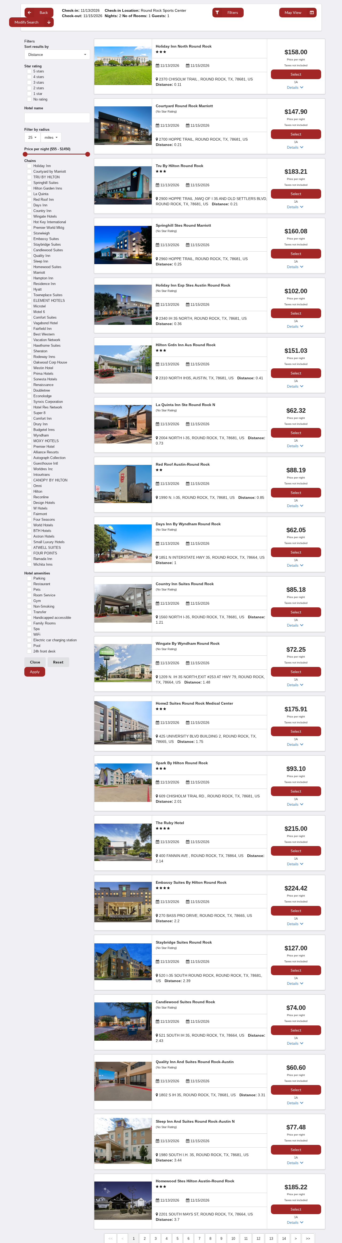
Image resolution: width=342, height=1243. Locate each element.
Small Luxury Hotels (49, 542)
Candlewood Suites (48, 250)
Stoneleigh (41, 233)
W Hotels (40, 508)
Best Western (44, 334)
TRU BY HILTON (46, 177)
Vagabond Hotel (45, 323)
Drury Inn (40, 424)
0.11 (204, 82)
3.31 (212, 1095)
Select (296, 74)
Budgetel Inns (44, 430)
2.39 (209, 978)
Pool (36, 646)
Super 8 (39, 413)
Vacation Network (46, 340)
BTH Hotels (42, 531)
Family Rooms (44, 623)
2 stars (38, 88)
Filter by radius (36, 130)
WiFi (36, 634)
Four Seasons (44, 520)
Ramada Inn (42, 559)
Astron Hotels (44, 536)
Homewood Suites (47, 267)
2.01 (208, 799)
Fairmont (40, 514)
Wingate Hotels (45, 216)
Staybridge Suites (47, 244)
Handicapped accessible (52, 618)
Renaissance (43, 385)
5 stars (38, 71)
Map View (293, 12)
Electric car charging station (55, 640)
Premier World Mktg (48, 228)
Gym (37, 601)
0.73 (210, 440)
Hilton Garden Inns (47, 188)
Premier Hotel (44, 447)
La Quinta (40, 194)
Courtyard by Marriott (49, 171)
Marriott (39, 273)
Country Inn (42, 211)
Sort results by (36, 47)
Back (44, 12)
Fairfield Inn (42, 329)
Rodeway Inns (44, 357)
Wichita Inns (43, 564)
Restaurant (41, 584)
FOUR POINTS (45, 553)
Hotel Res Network (47, 407)
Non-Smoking (43, 606)
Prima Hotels (43, 374)
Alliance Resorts (46, 452)
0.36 (201, 321)
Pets (37, 590)
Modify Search (26, 22)
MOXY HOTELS (46, 441)
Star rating (33, 66)
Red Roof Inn (43, 200)
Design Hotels (44, 503)
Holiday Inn (42, 166)
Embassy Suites (46, 239)
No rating (40, 99)
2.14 (210, 858)
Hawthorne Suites (47, 345)
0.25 (202, 261)
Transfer (39, 612)
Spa (36, 629)
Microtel (39, 306)
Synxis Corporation (48, 402)
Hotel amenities (37, 573)
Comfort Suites (45, 317)
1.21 (210, 619)
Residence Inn (44, 284)
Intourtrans (41, 475)
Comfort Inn (42, 418)
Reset (58, 662)
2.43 (210, 1038)
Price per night (47, 149)
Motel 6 (39, 312)
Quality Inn (41, 256)
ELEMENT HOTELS (49, 301)
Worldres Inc (43, 469)
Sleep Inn (40, 261)
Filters (233, 12)
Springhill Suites (46, 183)
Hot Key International (49, 222)
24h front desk (44, 651)
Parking (39, 578)
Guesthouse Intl (45, 463)
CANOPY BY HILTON (50, 480)
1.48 (210, 679)
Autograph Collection (49, 458)
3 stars (38, 82)
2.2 (204, 918)
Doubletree (41, 390)
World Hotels (43, 525)
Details (293, 87)
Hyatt (37, 289)
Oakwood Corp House (50, 362)
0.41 (211, 378)
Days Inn (40, 205)
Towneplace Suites (48, 295)
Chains (30, 161)
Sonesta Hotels (45, 379)
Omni (37, 486)
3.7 (204, 1217)
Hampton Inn (43, 278)
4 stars (38, 77)
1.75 (206, 739)
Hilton (37, 491)
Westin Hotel (43, 368)
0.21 (202, 142)
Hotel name (33, 108)
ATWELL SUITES (47, 548)
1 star (37, 94)
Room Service (44, 595)
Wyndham (41, 435)
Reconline (41, 497)
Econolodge (42, 396)
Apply (35, 671)
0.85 (211, 497)
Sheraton (40, 351)
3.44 (202, 1157)
